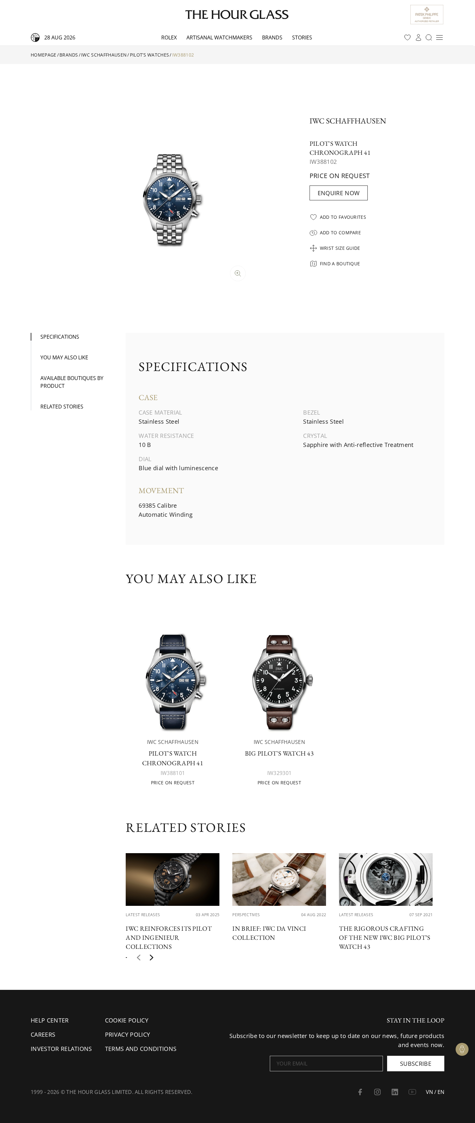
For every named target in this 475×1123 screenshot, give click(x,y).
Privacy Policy (127, 1034)
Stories (302, 37)
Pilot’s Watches (149, 55)
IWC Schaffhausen (104, 55)
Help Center (50, 1020)
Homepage (44, 55)
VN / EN (435, 1092)
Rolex (169, 37)
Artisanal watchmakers (219, 37)
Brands (272, 37)
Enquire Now (339, 193)
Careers (43, 1034)
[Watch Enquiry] (462, 1049)
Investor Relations (61, 1049)
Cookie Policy (126, 1020)
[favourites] (407, 37)
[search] (429, 37)
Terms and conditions (140, 1049)
